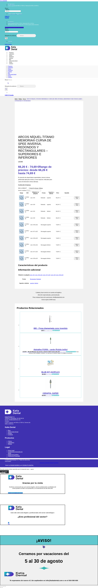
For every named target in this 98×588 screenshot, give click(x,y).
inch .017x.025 (46, 275)
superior (32, 283)
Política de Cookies (13, 454)
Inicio (16, 99)
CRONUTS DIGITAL (28, 465)
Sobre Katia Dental (12, 74)
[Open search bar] (8, 84)
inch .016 (32, 275)
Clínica (9, 69)
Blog (9, 73)
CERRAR (3, 473)
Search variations (22, 190)
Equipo (9, 75)
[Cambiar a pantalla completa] (2, 586)
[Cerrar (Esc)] (5, 586)
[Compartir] (3, 586)
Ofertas (10, 444)
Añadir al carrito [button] (56, 330)
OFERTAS (10, 70)
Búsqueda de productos (11, 35)
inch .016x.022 (38, 275)
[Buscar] (6, 38)
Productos (10, 66)
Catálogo (10, 71)
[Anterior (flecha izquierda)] (0, 587)
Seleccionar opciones (71, 351)
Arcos (24, 99)
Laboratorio (10, 67)
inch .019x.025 (59, 275)
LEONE (20, 161)
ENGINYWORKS (15, 465)
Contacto (11, 63)
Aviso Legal (11, 450)
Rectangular (33, 279)
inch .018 (53, 275)
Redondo (38, 279)
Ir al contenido (3, 0)
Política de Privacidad (14, 456)
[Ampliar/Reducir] (0, 586)
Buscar (6, 8)
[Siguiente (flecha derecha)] (2, 587)
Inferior (36, 283)
